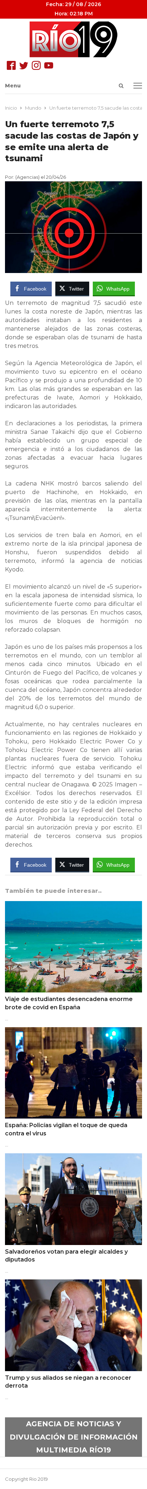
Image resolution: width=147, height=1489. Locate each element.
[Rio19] (73, 39)
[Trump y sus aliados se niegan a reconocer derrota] (73, 1284)
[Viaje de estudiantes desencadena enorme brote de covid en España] (73, 905)
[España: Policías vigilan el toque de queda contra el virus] (73, 1031)
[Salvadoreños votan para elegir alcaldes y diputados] (73, 1157)
